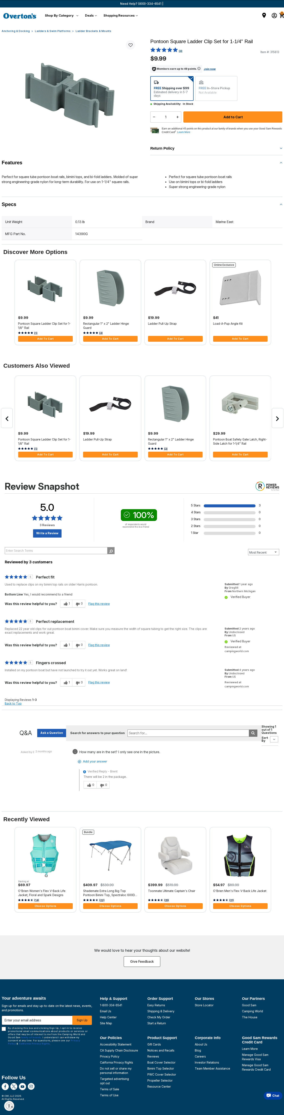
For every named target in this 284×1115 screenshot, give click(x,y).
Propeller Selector (160, 1080)
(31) (231, 900)
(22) (102, 900)
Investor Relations (207, 1062)
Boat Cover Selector (161, 1062)
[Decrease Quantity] (153, 117)
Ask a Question (51, 732)
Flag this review (99, 603)
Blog (198, 1050)
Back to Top (13, 703)
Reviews (153, 1056)
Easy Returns (156, 1005)
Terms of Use (109, 1095)
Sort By (265, 739)
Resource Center (159, 1086)
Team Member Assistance (212, 1068)
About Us (201, 1044)
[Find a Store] (264, 16)
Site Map (106, 1023)
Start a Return (156, 1023)
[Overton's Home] (20, 15)
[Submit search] (253, 733)
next (277, 418)
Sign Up (82, 1020)
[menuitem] (61, 15)
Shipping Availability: (167, 103)
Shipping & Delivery (160, 1011)
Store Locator (204, 1005)
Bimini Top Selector (160, 1068)
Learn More (250, 1048)
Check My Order (158, 1017)
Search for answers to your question (97, 733)
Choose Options (45, 906)
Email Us (105, 1011)
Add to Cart (233, 117)
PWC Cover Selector (161, 1074)
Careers (200, 1056)
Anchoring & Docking (16, 31)
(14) (36, 900)
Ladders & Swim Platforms (52, 31)
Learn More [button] (183, 132)
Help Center (108, 1017)
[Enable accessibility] (9, 1106)
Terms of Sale (109, 1089)
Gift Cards (154, 1044)
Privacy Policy (109, 1056)
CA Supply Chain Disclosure (119, 1050)
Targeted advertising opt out (114, 1081)
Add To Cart (45, 338)
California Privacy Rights (116, 1062)
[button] (61, 15)
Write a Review (47, 533)
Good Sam (249, 1005)
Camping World (252, 1011)
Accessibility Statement (115, 1044)
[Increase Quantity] (178, 117)
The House (249, 1017)
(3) (180, 50)
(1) (35, 332)
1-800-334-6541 (111, 1005)
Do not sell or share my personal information (116, 1071)
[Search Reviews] (111, 550)
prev (7, 418)
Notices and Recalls (160, 1050)
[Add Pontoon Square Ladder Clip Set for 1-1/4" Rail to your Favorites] (130, 45)
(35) (166, 900)
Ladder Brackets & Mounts (93, 31)
